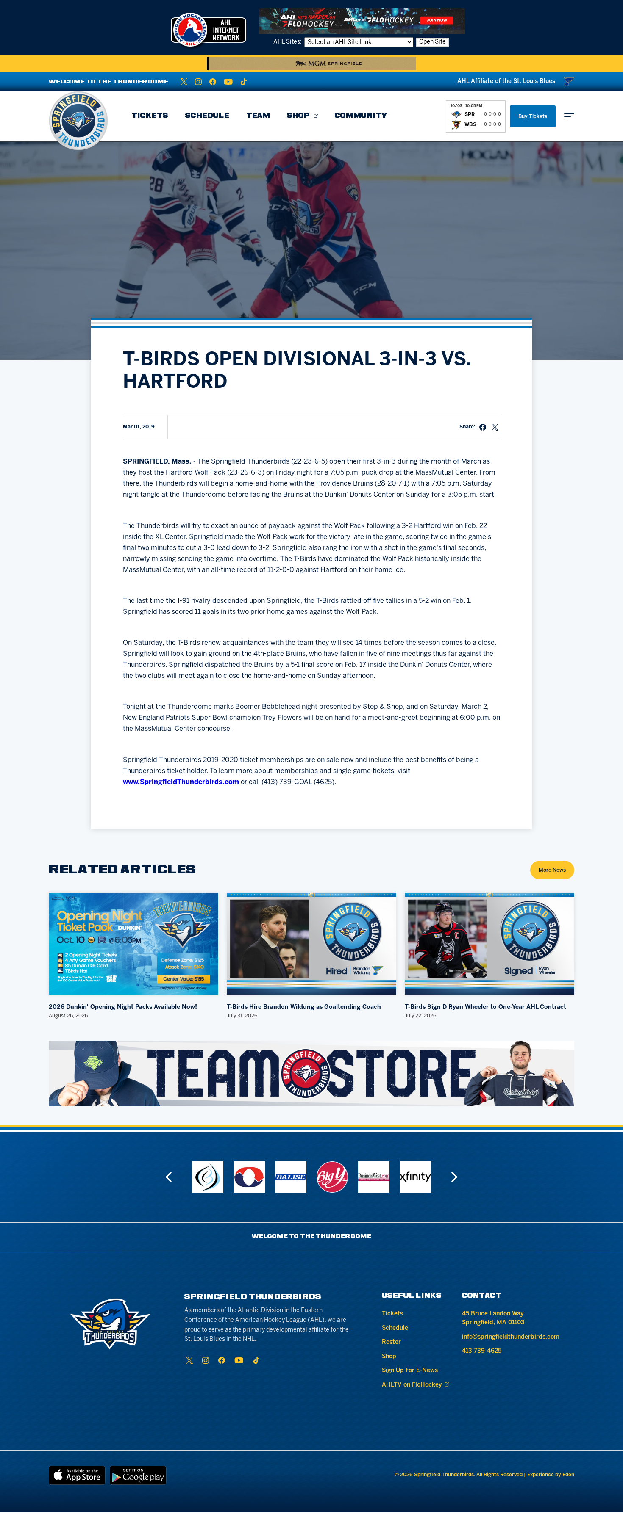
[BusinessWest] (364, 1177)
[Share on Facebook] (483, 427)
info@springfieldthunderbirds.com (510, 1337)
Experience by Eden (550, 1475)
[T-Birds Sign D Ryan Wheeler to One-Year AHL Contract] (489, 944)
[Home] (78, 120)
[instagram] (198, 82)
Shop (298, 116)
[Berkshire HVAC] (240, 1177)
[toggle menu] (569, 116)
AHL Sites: (288, 42)
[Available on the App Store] (77, 1475)
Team (258, 116)
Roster (391, 1342)
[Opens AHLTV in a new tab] (362, 21)
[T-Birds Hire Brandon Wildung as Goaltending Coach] (311, 944)
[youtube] (228, 82)
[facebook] (213, 82)
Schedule (207, 116)
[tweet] (495, 427)
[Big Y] (323, 1177)
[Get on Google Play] (138, 1475)
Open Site (432, 42)
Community (361, 116)
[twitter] (184, 82)
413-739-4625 (481, 1351)
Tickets (149, 116)
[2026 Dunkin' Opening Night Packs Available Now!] (133, 944)
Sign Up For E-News (410, 1370)
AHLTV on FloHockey (412, 1385)
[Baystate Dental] (198, 1177)
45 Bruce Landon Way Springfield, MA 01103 (493, 1318)
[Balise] (281, 1177)
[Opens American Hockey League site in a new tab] (208, 30)
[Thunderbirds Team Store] (311, 1073)
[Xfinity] (406, 1177)
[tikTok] (244, 82)
